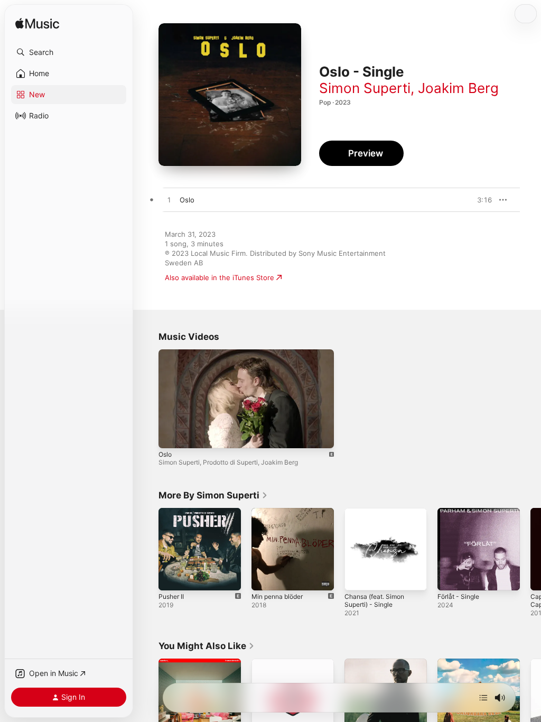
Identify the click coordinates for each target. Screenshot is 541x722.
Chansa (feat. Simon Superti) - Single (374, 600)
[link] (213, 495)
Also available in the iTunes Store (219, 277)
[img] (37, 24)
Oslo (165, 454)
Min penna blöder (277, 596)
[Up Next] (483, 697)
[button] (69, 52)
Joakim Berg (458, 88)
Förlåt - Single (458, 596)
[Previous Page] (148, 549)
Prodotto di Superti (230, 462)
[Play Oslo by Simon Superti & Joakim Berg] (169, 200)
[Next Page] (530, 549)
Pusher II (171, 596)
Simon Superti (365, 88)
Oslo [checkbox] (187, 200)
